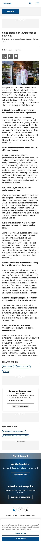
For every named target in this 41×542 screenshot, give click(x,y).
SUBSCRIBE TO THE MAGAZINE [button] (20, 497)
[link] (4, 56)
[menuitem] (4, 56)
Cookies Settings (20, 533)
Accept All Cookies (20, 538)
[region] (20, 530)
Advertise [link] (8, 515)
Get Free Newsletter (20, 406)
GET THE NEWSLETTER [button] (20, 475)
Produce (6, 371)
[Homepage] (7, 3)
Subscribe (10, 11)
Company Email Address (15, 400)
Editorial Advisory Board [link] (27, 515)
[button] (37, 3)
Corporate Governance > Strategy (14, 431)
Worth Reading (8, 366)
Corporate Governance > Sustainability (15, 436)
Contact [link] (15, 515)
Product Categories (23, 366)
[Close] (38, 522)
